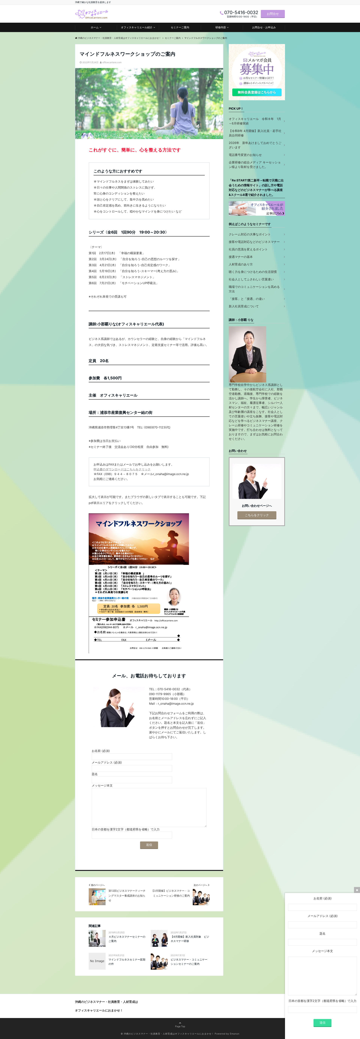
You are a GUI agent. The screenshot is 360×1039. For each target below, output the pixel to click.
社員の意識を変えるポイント (248, 249)
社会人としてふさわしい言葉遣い (251, 279)
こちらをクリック (257, 515)
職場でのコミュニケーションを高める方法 (254, 289)
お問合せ (273, 14)
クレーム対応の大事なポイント (250, 234)
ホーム (95, 27)
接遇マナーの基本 (241, 257)
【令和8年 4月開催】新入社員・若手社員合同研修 (255, 133)
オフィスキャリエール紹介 (136, 27)
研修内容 (220, 27)
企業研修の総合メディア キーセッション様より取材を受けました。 (255, 164)
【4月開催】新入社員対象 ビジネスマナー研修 (190, 938)
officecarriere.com (112, 62)
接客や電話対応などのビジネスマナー (254, 242)
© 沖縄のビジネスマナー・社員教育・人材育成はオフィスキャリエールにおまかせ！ (167, 1033)
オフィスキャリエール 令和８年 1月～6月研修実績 (255, 121)
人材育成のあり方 (241, 264)
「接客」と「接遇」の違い (247, 299)
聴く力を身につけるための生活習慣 (253, 272)
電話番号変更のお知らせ (245, 155)
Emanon (234, 1033)
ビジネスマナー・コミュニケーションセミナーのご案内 (189, 961)
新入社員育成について (244, 306)
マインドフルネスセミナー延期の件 (127, 961)
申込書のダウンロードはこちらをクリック (122, 469)
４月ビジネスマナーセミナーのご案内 (127, 938)
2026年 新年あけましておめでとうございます (255, 145)
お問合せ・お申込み (264, 27)
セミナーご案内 (180, 27)
